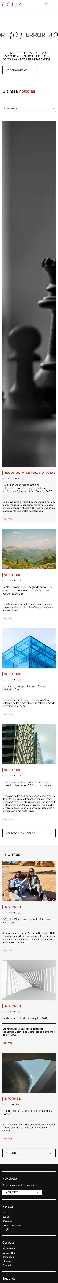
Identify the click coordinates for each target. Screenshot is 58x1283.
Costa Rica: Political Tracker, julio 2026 (24, 1018)
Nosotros (7, 1212)
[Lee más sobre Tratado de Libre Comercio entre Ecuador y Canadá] (29, 1073)
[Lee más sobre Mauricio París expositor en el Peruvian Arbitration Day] (29, 648)
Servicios (7, 1220)
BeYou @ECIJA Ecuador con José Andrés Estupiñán (26, 921)
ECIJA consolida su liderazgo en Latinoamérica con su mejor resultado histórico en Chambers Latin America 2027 (27, 488)
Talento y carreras (11, 1224)
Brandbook (8, 1256)
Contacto (7, 1265)
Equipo (6, 1216)
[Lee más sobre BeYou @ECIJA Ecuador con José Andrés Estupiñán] (29, 881)
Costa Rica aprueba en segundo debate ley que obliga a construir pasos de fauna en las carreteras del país (27, 590)
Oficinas (6, 1261)
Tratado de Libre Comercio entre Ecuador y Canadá (27, 1112)
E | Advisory (8, 1248)
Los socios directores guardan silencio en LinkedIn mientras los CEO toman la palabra (27, 784)
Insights (6, 1229)
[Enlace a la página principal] (12, 4)
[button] (46, 4)
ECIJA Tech (8, 1252)
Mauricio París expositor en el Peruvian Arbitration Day (24, 688)
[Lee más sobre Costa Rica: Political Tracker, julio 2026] (29, 980)
